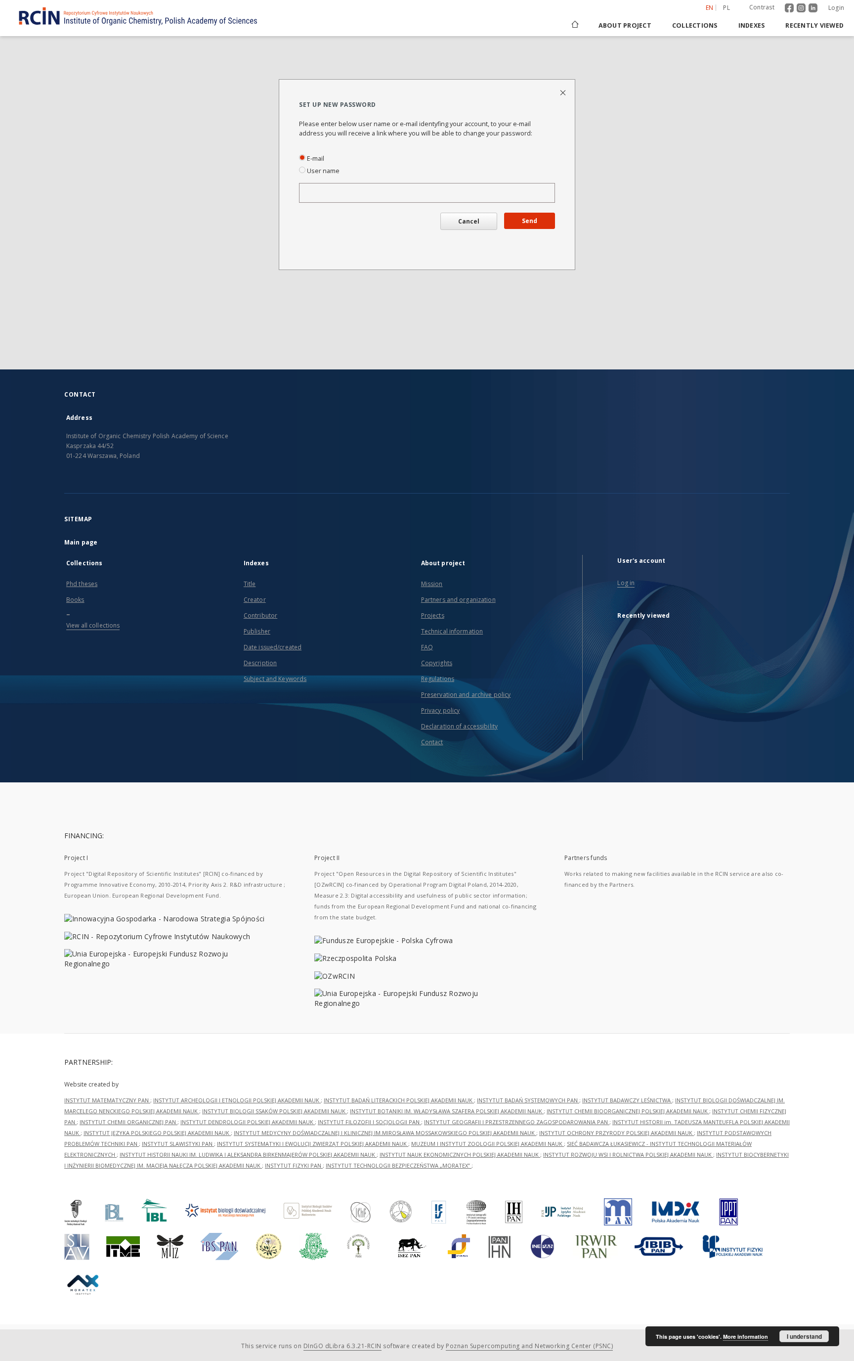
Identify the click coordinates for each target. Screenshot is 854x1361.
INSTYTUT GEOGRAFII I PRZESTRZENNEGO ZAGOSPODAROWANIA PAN (516, 1122)
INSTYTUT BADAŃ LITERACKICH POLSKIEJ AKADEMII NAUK (399, 1100)
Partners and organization (458, 599)
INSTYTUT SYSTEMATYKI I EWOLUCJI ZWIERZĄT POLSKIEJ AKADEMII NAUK (312, 1143)
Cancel (468, 221)
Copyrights (436, 663)
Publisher (257, 631)
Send (529, 221)
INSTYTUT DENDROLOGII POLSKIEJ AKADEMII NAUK (247, 1122)
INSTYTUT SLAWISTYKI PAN (178, 1143)
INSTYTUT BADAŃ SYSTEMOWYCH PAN (528, 1100)
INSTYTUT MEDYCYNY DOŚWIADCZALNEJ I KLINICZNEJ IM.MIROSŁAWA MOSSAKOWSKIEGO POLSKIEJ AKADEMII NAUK (385, 1132)
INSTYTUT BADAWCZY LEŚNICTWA (627, 1100)
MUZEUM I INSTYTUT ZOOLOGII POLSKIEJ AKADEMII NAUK (487, 1143)
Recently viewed (814, 25)
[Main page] (574, 25)
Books (75, 599)
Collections (695, 25)
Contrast (761, 7)
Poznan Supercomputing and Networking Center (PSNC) (529, 1346)
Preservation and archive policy (466, 694)
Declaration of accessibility (459, 726)
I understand (804, 1336)
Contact (432, 742)
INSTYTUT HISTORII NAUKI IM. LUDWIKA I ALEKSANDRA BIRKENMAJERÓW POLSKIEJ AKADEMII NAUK (248, 1154)
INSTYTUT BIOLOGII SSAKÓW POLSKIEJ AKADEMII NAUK (274, 1111)
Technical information (452, 631)
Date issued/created (272, 647)
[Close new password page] (563, 92)
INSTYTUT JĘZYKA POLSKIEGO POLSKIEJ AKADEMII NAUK (157, 1132)
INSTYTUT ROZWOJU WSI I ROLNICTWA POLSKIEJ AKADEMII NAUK (628, 1154)
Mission (432, 584)
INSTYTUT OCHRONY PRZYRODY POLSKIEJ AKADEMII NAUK (616, 1132)
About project (624, 25)
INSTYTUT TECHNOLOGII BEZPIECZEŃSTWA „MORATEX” (398, 1165)
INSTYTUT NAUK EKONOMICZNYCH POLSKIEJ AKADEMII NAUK (460, 1154)
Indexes (751, 25)
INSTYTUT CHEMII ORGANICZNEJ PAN (128, 1122)
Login (836, 7)
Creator (255, 599)
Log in (626, 583)
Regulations (437, 679)
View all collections (93, 625)
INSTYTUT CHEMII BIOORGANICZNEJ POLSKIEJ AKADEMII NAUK (628, 1111)
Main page (80, 542)
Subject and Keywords (275, 679)
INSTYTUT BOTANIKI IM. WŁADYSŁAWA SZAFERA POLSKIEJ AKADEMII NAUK (447, 1111)
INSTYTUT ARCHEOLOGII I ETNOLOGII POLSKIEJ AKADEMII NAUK (237, 1100)
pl (726, 7)
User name (322, 171)
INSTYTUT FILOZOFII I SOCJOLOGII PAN (369, 1122)
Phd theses (81, 584)
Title (250, 584)
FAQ (427, 647)
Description (260, 663)
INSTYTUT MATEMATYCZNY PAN (107, 1100)
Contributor (260, 615)
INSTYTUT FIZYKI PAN (294, 1165)
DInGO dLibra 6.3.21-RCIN (342, 1346)
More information (745, 1336)
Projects (432, 615)
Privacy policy (440, 710)
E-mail (314, 158)
